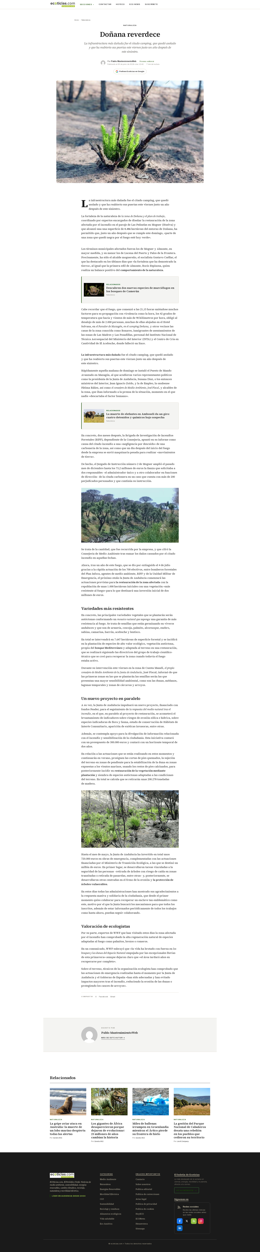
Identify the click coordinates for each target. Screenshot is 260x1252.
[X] (187, 1221)
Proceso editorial (147, 61)
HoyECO (120, 4)
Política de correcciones (147, 1194)
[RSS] (194, 1221)
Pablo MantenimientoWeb (123, 61)
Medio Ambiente (108, 1179)
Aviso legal (141, 1199)
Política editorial (144, 1189)
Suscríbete (151, 4)
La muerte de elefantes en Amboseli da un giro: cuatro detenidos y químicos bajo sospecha (138, 415)
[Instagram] (201, 1221)
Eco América (106, 1223)
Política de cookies (145, 1209)
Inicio (76, 20)
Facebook (103, 996)
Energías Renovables (110, 1189)
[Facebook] (180, 1221)
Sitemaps (140, 1228)
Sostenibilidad (107, 1204)
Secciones (86, 4)
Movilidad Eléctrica (109, 1194)
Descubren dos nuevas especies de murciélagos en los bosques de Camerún (140, 289)
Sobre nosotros (143, 1184)
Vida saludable (107, 1218)
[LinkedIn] (180, 1228)
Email (112, 996)
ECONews (140, 1218)
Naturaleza (86, 20)
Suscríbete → (186, 1190)
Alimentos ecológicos (110, 1213)
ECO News (134, 4)
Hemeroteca (142, 1223)
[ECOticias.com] (63, 4)
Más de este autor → (113, 1038)
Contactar (105, 4)
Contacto (140, 1179)
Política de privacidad (146, 1204)
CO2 (102, 1199)
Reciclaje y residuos (109, 1209)
